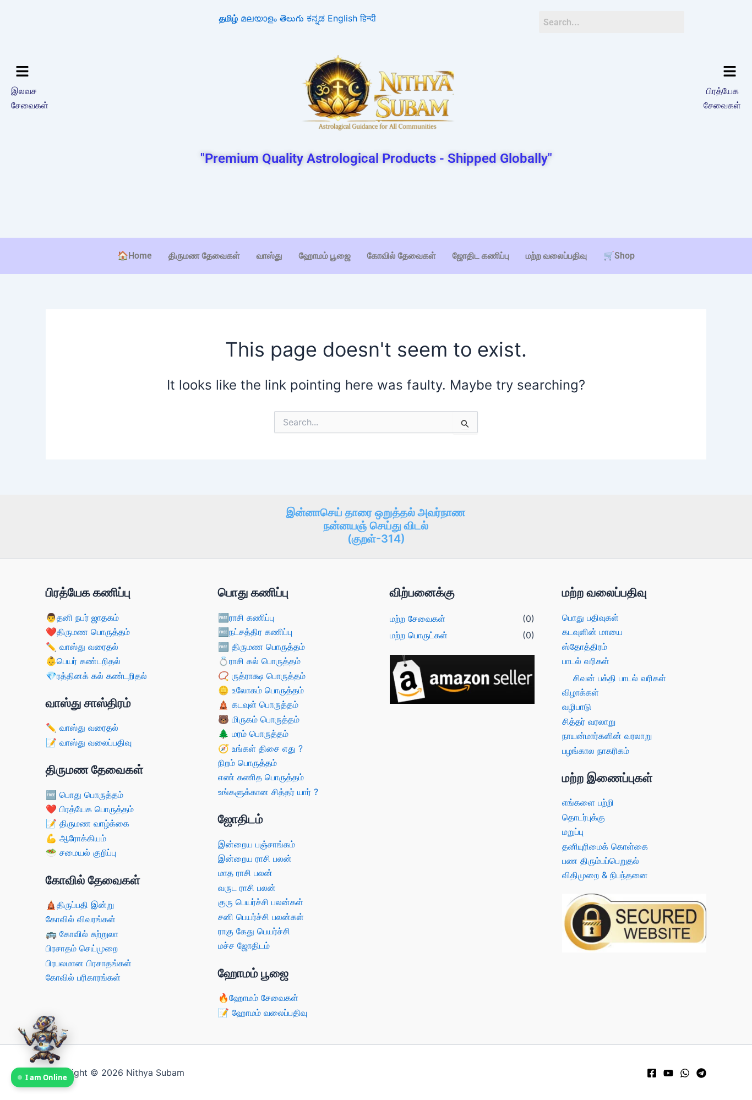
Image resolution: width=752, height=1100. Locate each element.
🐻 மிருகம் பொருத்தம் (258, 719)
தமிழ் (228, 18)
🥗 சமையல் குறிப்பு (81, 852)
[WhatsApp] (685, 1073)
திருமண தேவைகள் (204, 255)
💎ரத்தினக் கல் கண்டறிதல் (96, 675)
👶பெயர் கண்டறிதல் (83, 660)
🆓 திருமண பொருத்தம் (261, 646)
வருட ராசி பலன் (247, 887)
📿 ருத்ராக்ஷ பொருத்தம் (262, 675)
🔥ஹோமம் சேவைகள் (258, 997)
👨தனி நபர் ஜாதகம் (82, 617)
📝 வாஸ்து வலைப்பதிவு (89, 742)
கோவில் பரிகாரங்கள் (83, 977)
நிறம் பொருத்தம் (247, 762)
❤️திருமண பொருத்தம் (88, 631)
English (342, 18)
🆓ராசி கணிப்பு (246, 617)
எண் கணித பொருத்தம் (261, 776)
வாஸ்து (269, 255)
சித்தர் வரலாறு (588, 721)
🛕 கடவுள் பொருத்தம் (258, 704)
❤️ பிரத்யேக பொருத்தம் (90, 808)
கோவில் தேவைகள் (401, 255)
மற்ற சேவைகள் (417, 618)
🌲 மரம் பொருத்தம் (253, 733)
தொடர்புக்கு (583, 817)
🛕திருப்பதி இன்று (80, 904)
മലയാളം (259, 18)
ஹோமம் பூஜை (325, 255)
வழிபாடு (576, 706)
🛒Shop (619, 255)
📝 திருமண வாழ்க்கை (87, 823)
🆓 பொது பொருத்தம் (84, 794)
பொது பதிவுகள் (590, 617)
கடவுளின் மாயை (592, 631)
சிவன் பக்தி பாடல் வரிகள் (619, 677)
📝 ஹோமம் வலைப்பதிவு (262, 1012)
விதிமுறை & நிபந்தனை (605, 874)
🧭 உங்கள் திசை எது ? (260, 748)
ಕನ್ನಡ (316, 18)
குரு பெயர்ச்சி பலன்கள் (260, 901)
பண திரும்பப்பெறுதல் (600, 860)
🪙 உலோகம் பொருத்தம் (261, 690)
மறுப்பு (573, 831)
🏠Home (134, 255)
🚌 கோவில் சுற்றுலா (82, 933)
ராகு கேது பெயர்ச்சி (254, 931)
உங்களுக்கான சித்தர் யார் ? (268, 791)
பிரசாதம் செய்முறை (82, 948)
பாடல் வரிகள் (585, 660)
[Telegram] (701, 1073)
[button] (98, 72)
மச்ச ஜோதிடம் (244, 945)
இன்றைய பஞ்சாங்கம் (256, 844)
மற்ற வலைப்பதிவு (556, 255)
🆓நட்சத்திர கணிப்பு (255, 631)
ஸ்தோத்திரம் (584, 646)
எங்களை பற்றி (588, 802)
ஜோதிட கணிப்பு (481, 255)
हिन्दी (368, 18)
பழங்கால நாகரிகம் (595, 750)
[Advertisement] (376, 203)
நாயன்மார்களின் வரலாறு (607, 735)
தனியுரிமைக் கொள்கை (605, 846)
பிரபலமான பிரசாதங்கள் (89, 962)
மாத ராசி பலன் (245, 872)
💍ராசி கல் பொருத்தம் (259, 660)
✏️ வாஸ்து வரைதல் (82, 646)
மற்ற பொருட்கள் (419, 635)
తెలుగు (292, 18)
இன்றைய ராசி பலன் (255, 858)
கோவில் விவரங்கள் (81, 918)
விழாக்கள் (580, 692)
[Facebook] (652, 1073)
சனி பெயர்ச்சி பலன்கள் (261, 916)
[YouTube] (668, 1073)
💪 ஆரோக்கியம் (76, 838)
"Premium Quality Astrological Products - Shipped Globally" (376, 158)
